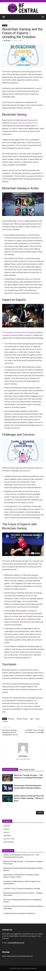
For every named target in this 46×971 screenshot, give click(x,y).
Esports (38, 719)
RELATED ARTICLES (10, 769)
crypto (31, 719)
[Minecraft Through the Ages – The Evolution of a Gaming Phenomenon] (7, 777)
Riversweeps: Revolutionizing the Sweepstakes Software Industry (23, 869)
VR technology (28, 614)
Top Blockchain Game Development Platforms (19, 913)
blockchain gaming (32, 491)
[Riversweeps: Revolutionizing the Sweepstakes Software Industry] (7, 788)
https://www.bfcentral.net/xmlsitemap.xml (17, 956)
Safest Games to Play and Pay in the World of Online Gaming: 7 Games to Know (29, 798)
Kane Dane (7, 40)
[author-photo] (23, 753)
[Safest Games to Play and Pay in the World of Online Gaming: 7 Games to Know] (7, 798)
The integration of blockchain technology (17, 332)
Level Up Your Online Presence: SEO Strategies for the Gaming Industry (21, 883)
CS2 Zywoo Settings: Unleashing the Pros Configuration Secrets (10, 732)
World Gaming (8, 842)
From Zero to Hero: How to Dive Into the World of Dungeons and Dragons (23, 907)
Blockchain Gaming (22, 719)
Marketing (7, 835)
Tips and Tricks (8, 839)
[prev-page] (3, 806)
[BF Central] (23, 8)
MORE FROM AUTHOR (26, 769)
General (6, 832)
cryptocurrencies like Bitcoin (23, 123)
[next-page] (7, 806)
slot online (21, 221)
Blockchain (11, 719)
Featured (6, 826)
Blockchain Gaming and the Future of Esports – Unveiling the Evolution (22, 894)
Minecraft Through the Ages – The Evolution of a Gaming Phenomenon (23, 863)
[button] (3, 17)
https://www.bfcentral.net (23, 759)
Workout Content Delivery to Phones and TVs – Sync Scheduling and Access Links (21, 856)
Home (4, 22)
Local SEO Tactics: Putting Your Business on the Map (34, 731)
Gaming (10, 22)
